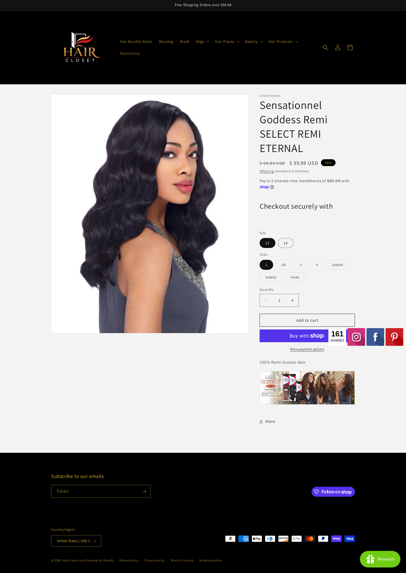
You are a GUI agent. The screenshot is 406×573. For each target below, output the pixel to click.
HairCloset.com (73, 560)
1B (286, 266)
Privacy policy (154, 560)
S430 (298, 278)
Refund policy (129, 560)
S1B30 (340, 266)
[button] (202, 41)
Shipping (267, 171)
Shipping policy (210, 560)
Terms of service (182, 560)
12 (267, 242)
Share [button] (270, 421)
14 (286, 242)
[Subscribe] (144, 491)
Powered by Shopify (100, 560)
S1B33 (273, 278)
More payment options (307, 349)
